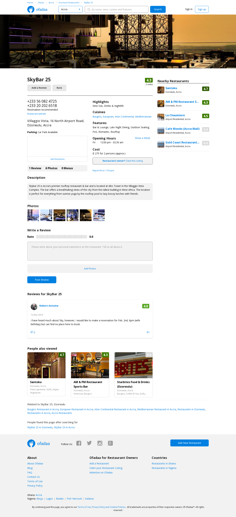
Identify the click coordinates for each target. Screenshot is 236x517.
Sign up (202, 9)
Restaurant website (36, 113)
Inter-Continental (124, 116)
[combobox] (70, 9)
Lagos (49, 498)
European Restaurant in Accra (76, 409)
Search (158, 9)
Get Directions (57, 159)
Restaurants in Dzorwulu (191, 409)
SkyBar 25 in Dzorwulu (40, 427)
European (108, 116)
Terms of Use (35, 481)
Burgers (97, 116)
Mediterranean (143, 116)
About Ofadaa (35, 463)
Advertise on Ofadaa (100, 472)
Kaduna (89, 498)
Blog (29, 468)
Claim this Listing (123, 160)
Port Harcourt (74, 498)
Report (148, 332)
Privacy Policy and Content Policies (108, 507)
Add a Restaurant (99, 463)
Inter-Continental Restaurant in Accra (115, 409)
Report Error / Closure (103, 170)
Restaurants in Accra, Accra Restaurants (49, 413)
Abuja (39, 498)
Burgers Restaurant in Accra (43, 409)
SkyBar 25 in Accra (64, 427)
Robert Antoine (48, 305)
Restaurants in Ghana (164, 463)
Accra (39, 495)
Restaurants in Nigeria (164, 468)
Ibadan (60, 498)
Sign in (188, 9)
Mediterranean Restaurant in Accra (156, 409)
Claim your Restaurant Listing (105, 468)
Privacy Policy (35, 485)
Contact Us (33, 476)
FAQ (29, 472)
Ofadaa (37, 9)
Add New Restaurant (189, 443)
